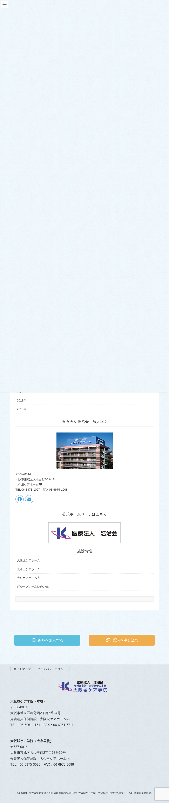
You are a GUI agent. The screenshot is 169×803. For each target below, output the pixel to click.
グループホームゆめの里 (33, 586)
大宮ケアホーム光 (28, 577)
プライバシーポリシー (51, 669)
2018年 (21, 409)
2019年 (21, 400)
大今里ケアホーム (28, 569)
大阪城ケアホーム (28, 560)
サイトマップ (22, 669)
